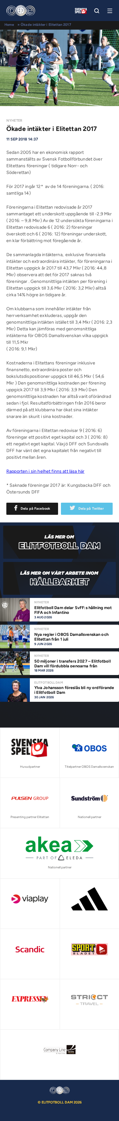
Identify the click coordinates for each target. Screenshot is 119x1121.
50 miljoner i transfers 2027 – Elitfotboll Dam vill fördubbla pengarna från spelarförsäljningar (72, 666)
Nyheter (14, 121)
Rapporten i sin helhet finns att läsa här (45, 471)
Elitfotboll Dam (48, 682)
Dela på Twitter (91, 509)
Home (9, 25)
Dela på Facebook (35, 509)
